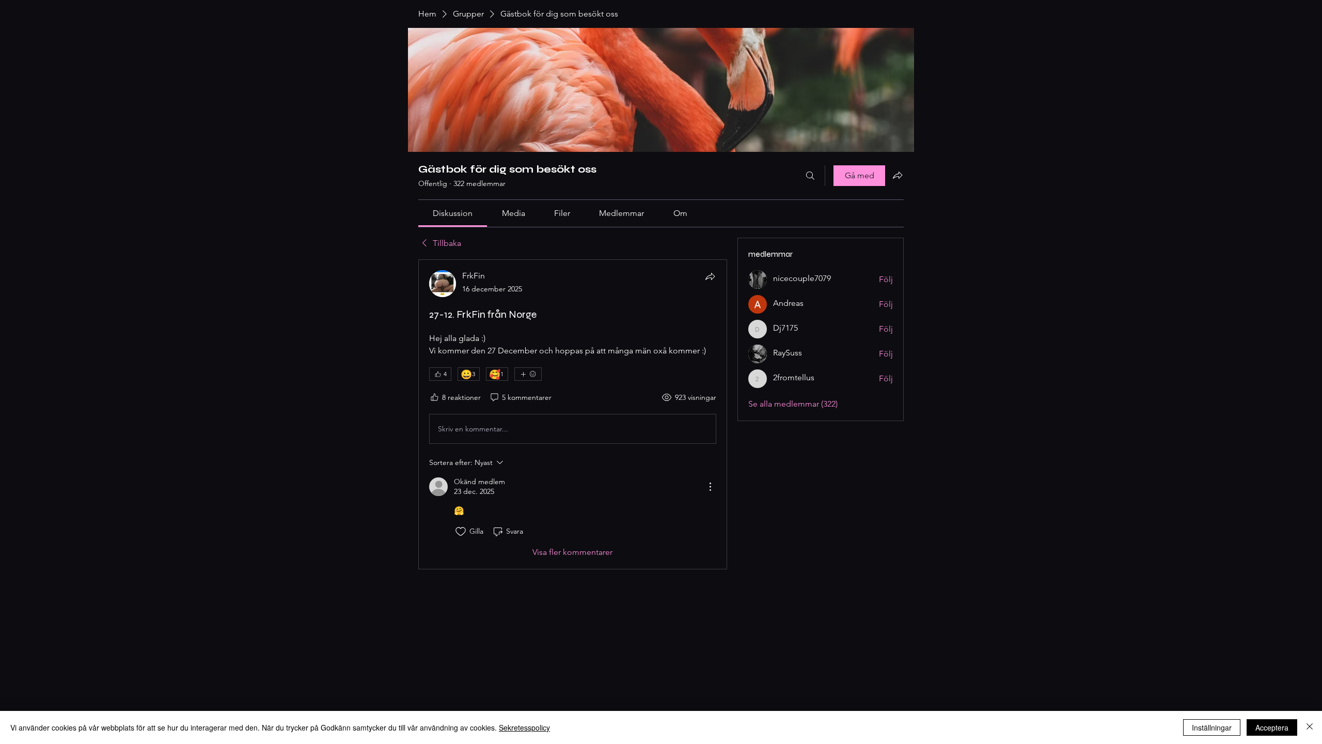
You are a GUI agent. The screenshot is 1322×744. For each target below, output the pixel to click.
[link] (453, 213)
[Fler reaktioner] (528, 374)
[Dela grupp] (897, 175)
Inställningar (1212, 727)
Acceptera (1271, 727)
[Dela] (710, 276)
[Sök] (810, 175)
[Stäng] (1309, 727)
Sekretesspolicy (524, 727)
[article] (572, 414)
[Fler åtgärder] (710, 487)
